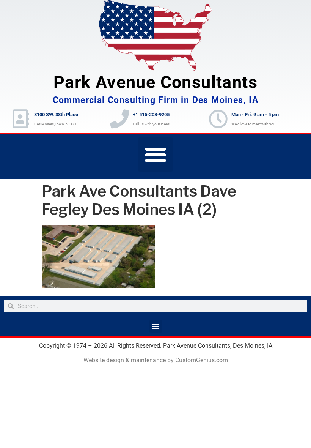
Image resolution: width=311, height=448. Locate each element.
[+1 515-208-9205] (119, 118)
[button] (155, 154)
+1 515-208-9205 (151, 114)
